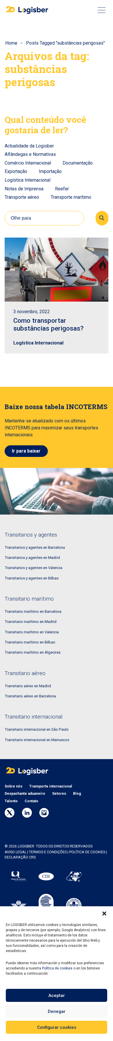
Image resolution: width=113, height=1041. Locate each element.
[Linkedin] (27, 813)
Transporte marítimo (71, 197)
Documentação (78, 163)
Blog (77, 794)
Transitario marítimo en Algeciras (33, 652)
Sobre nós (13, 786)
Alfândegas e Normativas (30, 154)
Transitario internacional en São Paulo (37, 729)
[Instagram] (44, 813)
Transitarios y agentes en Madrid (32, 557)
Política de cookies (57, 968)
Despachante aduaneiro (25, 794)
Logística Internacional (27, 180)
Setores (59, 794)
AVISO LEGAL (15, 852)
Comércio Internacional (28, 163)
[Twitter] (9, 813)
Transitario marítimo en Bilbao (30, 642)
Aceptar (56, 995)
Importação (50, 171)
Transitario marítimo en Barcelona (33, 611)
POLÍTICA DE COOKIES (87, 852)
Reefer (62, 189)
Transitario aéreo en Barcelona (30, 696)
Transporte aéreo (22, 197)
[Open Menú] (101, 10)
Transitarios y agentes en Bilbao (32, 578)
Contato (31, 801)
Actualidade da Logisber (29, 146)
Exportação (16, 171)
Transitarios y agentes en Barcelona (35, 547)
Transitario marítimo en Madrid (31, 621)
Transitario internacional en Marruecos (37, 740)
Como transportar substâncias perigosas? (48, 324)
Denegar (56, 1011)
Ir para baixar (26, 451)
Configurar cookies (56, 1027)
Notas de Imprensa (24, 189)
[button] (104, 913)
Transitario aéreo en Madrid (28, 686)
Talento (11, 801)
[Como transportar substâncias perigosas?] (56, 270)
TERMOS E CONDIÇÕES (48, 852)
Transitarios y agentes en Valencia (33, 568)
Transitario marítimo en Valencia (32, 632)
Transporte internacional (50, 786)
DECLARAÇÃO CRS (20, 857)
